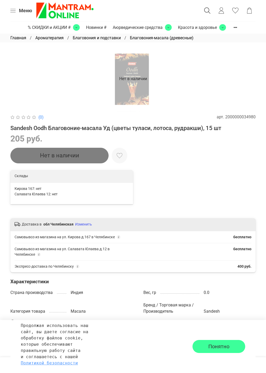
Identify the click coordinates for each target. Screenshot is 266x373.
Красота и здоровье (197, 27)
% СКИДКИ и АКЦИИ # (49, 27)
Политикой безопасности (49, 363)
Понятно (218, 346)
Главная (18, 37)
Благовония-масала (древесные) (162, 37)
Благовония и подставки (97, 37)
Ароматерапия (49, 37)
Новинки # (96, 27)
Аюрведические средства (138, 27)
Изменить (83, 224)
